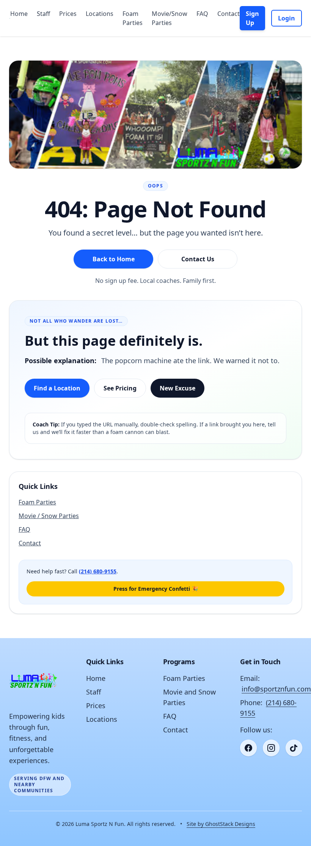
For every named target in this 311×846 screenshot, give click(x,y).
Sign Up (252, 18)
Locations (99, 13)
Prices (68, 13)
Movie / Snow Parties (49, 516)
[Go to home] (9, 18)
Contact (228, 13)
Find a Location (57, 388)
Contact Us (197, 259)
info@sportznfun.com (276, 688)
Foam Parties (133, 18)
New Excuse (177, 388)
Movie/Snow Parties (169, 18)
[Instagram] (271, 748)
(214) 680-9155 (97, 571)
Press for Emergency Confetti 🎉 (155, 588)
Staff (43, 13)
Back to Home (114, 259)
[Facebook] (248, 748)
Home (19, 13)
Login (286, 18)
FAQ (202, 13)
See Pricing (120, 388)
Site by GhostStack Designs (221, 823)
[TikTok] (294, 748)
